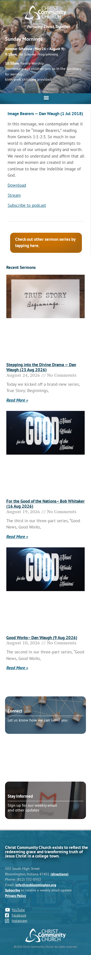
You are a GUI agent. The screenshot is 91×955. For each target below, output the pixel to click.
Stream (14, 195)
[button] (46, 97)
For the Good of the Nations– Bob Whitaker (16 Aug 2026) (45, 503)
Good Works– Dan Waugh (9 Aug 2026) (41, 637)
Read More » (17, 400)
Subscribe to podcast (27, 205)
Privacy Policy (15, 895)
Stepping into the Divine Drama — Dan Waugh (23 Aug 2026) (41, 367)
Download (17, 185)
